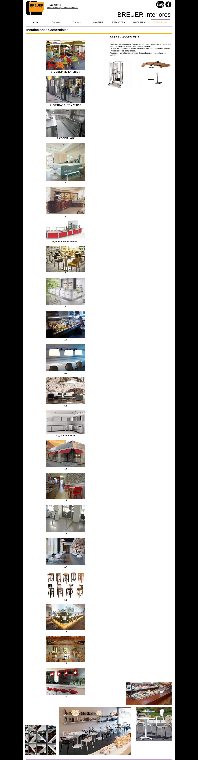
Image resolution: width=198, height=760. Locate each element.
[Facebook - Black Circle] (168, 4)
